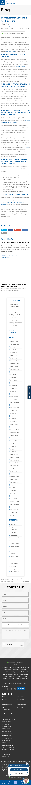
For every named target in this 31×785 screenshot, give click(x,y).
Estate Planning (15, 546)
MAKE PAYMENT (6, 710)
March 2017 (13, 493)
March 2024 (13, 380)
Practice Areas (5, 702)
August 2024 (13, 372)
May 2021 (12, 394)
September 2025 (14, 344)
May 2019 (12, 449)
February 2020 (14, 424)
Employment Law (15, 541)
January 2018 (13, 471)
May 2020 (13, 416)
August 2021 (13, 388)
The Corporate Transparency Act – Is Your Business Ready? (14, 314)
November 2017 (14, 477)
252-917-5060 (8, 753)
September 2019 (14, 438)
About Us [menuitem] (3, 783)
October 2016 (14, 507)
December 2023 (14, 383)
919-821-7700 (8, 725)
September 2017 (14, 482)
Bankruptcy (14, 524)
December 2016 (14, 501)
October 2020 (14, 405)
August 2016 (13, 512)
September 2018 (14, 466)
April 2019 (13, 452)
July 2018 (12, 468)
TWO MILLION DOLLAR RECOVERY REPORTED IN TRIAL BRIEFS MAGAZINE (15, 243)
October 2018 (14, 463)
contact (3, 214)
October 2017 (14, 479)
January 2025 (13, 358)
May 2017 (12, 488)
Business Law (14, 530)
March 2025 (13, 353)
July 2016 (12, 515)
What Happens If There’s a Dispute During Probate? (15, 322)
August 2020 (13, 410)
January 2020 (14, 427)
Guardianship (14, 549)
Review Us (21, 688)
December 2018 (14, 457)
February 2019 (14, 455)
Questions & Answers (7, 705)
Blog (12, 527)
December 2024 (14, 361)
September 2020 (14, 408)
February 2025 (14, 355)
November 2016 (14, 504)
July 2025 (12, 347)
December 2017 (14, 474)
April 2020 (13, 419)
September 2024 (14, 369)
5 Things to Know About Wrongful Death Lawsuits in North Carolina (13, 285)
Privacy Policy (20, 707)
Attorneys (4, 699)
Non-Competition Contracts (14, 560)
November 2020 (14, 402)
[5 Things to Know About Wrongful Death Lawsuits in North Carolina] (15, 268)
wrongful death (10, 52)
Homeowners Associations (13, 552)
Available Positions (21, 705)
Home (3, 697)
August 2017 (13, 485)
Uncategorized (14, 569)
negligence (26, 147)
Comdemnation (15, 535)
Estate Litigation (15, 543)
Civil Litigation (14, 532)
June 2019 (13, 446)
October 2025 (14, 342)
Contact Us (19, 702)
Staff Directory (20, 699)
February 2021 (14, 397)
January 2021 (13, 399)
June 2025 (13, 350)
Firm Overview (20, 697)
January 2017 (13, 499)
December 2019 (14, 430)
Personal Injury (14, 563)
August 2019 (13, 441)
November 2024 (14, 364)
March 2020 (13, 421)
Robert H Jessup (6, 26)
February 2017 (14, 496)
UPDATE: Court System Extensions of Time (14, 306)
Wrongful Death (25, 29)
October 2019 (14, 435)
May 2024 (13, 375)
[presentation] (13, 644)
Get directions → (6, 728)
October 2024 (14, 366)
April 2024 (13, 377)
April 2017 (13, 490)
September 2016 (14, 510)
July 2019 (12, 444)
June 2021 (13, 391)
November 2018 (14, 460)
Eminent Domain (15, 538)
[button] (4, 230)
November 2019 (14, 432)
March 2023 (13, 386)
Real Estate (13, 566)
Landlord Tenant (15, 556)
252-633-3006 (8, 739)
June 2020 (13, 413)
